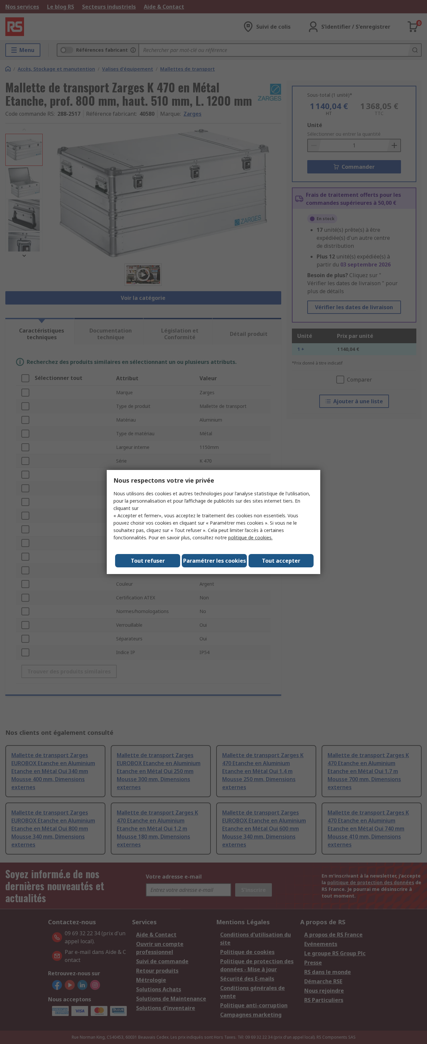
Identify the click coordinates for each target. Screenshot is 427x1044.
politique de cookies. (250, 537)
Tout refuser (148, 560)
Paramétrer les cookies (214, 560)
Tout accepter (281, 560)
